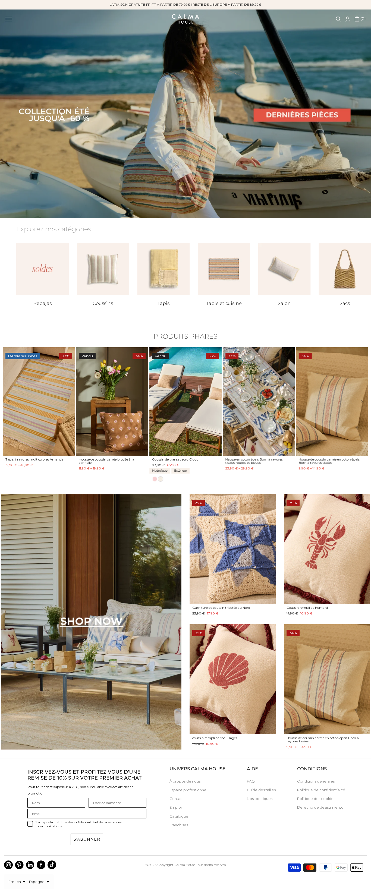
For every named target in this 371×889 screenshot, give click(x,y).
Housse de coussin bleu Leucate (323, 459)
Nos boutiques (259, 798)
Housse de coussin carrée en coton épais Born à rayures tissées (323, 739)
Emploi (175, 807)
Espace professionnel (188, 790)
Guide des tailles (261, 790)
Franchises (178, 825)
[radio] (8, 476)
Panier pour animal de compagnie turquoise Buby (32, 461)
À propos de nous (184, 781)
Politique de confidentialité (321, 790)
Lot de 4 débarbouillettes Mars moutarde (183, 459)
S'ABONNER (87, 839)
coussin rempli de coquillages (214, 738)
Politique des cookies (316, 798)
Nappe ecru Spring (240, 459)
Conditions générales (316, 781)
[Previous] (13, 401)
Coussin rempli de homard (307, 608)
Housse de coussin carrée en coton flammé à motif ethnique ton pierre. (111, 461)
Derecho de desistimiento (320, 807)
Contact (176, 798)
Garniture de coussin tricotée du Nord (221, 608)
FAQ (251, 781)
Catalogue (178, 816)
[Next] (358, 401)
